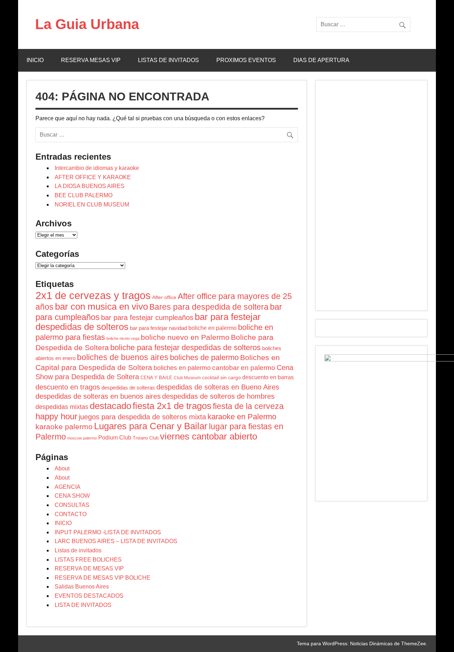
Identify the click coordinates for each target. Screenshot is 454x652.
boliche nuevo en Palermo (185, 337)
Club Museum (187, 377)
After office (164, 297)
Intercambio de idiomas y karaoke (97, 168)
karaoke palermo (64, 426)
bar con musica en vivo (101, 306)
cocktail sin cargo (221, 377)
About (62, 468)
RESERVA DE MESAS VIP (89, 568)
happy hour (56, 416)
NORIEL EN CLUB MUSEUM (92, 204)
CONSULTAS (72, 505)
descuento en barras (268, 377)
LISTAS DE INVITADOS (168, 60)
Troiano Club (146, 438)
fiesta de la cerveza (248, 406)
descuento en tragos (67, 387)
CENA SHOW (72, 496)
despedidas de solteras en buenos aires (98, 396)
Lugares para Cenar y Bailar (150, 426)
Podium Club (114, 437)
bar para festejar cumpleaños (147, 317)
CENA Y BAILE (156, 377)
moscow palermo (82, 438)
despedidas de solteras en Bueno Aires (217, 387)
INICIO (35, 60)
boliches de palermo (204, 357)
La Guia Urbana (87, 24)
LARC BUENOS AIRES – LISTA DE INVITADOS (116, 541)
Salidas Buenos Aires (82, 587)
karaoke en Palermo (241, 416)
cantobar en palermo (243, 367)
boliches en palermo (182, 367)
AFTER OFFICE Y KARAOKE (93, 177)
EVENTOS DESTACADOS (89, 596)
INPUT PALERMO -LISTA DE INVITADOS (108, 532)
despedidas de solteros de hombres (218, 396)
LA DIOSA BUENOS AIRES (89, 186)
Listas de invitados (78, 550)
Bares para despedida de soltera (208, 306)
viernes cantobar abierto (208, 436)
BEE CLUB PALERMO (83, 195)
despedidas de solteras (128, 388)
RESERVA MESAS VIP (91, 60)
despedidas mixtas (61, 406)
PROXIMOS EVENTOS (246, 60)
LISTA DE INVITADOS (83, 605)
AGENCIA (68, 487)
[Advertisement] (371, 195)
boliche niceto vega (122, 338)
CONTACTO (71, 514)
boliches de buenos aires (122, 357)
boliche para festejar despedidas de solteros (185, 347)
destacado (110, 406)
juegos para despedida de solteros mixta (142, 417)
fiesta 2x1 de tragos (172, 405)
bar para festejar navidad (158, 328)
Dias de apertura (321, 60)
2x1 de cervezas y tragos (93, 295)
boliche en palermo (212, 328)
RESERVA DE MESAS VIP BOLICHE (102, 578)
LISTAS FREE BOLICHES (88, 560)
